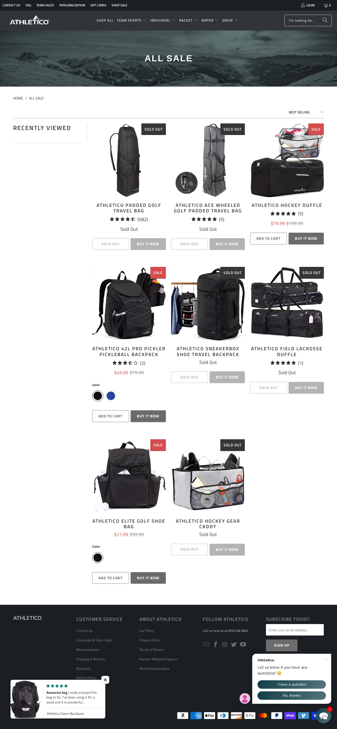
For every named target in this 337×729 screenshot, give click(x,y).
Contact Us (11, 5)
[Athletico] (29, 20)
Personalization (72, 5)
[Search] (325, 20)
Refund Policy (86, 677)
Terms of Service (152, 649)
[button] (132, 20)
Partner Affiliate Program (158, 659)
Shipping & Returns (90, 659)
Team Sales (45, 5)
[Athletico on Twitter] (234, 644)
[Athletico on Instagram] (225, 644)
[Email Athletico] (207, 644)
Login (310, 5)
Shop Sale (119, 5)
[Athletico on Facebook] (216, 644)
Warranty (83, 668)
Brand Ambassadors (155, 668)
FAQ (28, 5)
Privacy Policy (150, 640)
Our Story (147, 630)
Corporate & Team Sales (94, 640)
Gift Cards (98, 5)
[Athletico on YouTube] (243, 644)
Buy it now (306, 238)
